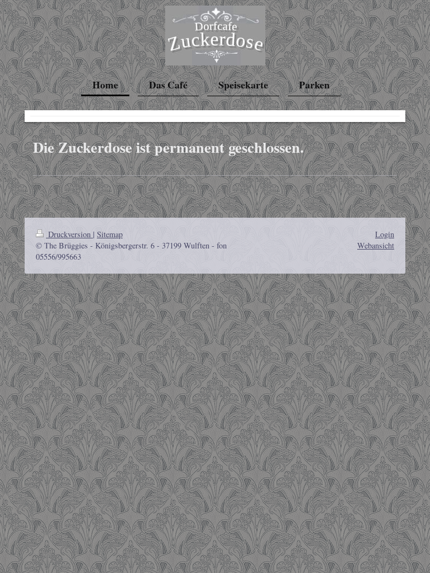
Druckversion (69, 234)
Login (384, 234)
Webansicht (375, 245)
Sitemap (110, 234)
